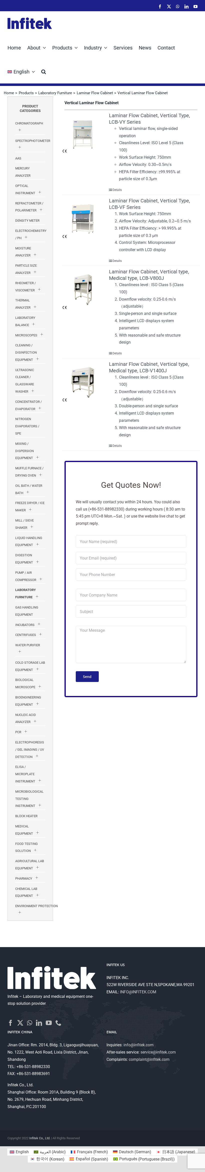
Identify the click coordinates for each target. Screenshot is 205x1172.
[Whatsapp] (29, 1023)
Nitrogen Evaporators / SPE (27, 426)
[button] (43, 71)
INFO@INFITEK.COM (138, 992)
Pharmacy (23, 878)
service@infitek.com (158, 1052)
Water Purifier (27, 645)
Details (117, 190)
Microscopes (26, 335)
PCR (18, 732)
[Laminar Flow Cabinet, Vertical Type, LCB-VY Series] (83, 133)
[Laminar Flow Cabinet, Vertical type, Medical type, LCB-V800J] (83, 289)
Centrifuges (25, 635)
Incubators (24, 625)
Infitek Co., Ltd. (39, 1138)
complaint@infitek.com (149, 1059)
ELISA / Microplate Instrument (25, 774)
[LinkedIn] (39, 1023)
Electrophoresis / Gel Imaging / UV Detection (29, 749)
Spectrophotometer (32, 141)
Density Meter (27, 220)
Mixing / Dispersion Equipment (24, 451)
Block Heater (26, 816)
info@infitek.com (139, 1045)
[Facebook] (11, 1023)
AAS (18, 158)
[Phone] (59, 1023)
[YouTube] (49, 1023)
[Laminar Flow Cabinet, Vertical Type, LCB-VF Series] (83, 218)
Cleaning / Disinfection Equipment (26, 352)
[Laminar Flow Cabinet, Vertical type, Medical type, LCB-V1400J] (83, 381)
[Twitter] (20, 1023)
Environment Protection (36, 906)
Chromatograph (29, 123)
